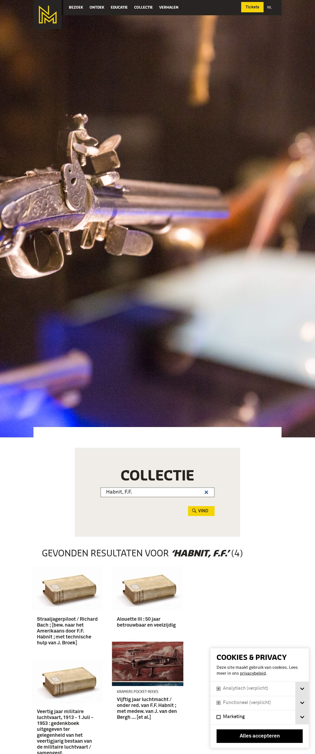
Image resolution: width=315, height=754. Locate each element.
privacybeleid (253, 673)
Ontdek (97, 7)
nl (270, 7)
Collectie (143, 7)
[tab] (302, 689)
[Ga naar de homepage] (47, 14)
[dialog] (259, 698)
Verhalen (168, 7)
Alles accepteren (260, 736)
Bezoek (76, 7)
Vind (203, 511)
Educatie (119, 7)
